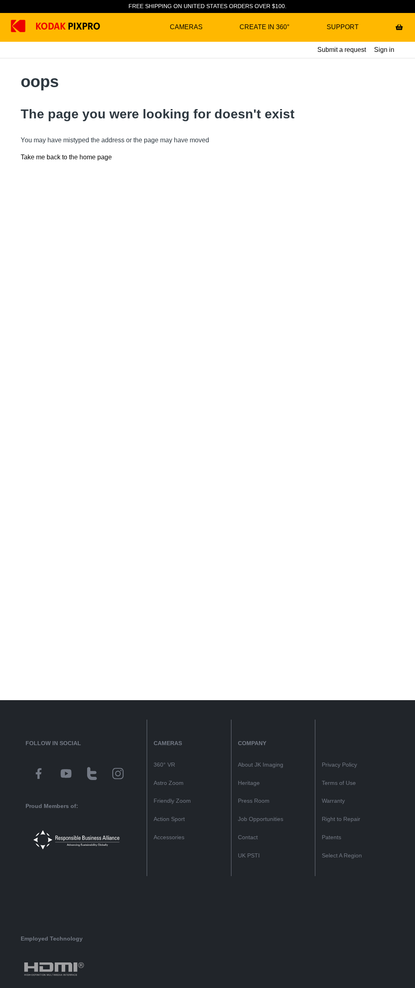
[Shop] (399, 27)
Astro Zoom (169, 783)
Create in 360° (264, 27)
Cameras (186, 27)
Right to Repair (341, 819)
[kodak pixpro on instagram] (117, 774)
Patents (331, 837)
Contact (248, 837)
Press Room (254, 800)
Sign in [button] (384, 49)
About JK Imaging (260, 764)
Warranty (333, 800)
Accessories (169, 837)
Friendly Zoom (172, 800)
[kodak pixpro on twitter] (92, 774)
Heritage (249, 783)
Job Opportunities (260, 819)
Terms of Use (339, 783)
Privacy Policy (339, 764)
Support (343, 27)
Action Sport (169, 819)
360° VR (164, 764)
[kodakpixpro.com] (24, 27)
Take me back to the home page (66, 157)
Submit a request (341, 49)
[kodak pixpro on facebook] (38, 774)
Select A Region (342, 855)
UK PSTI (249, 855)
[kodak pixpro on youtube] (66, 774)
